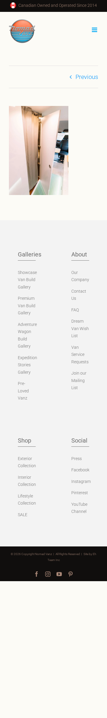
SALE (22, 514)
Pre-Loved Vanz (23, 390)
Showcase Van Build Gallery (27, 279)
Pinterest (79, 492)
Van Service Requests (80, 354)
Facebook (80, 469)
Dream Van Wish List (80, 328)
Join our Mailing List (78, 380)
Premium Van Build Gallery (26, 305)
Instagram (81, 481)
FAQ (75, 310)
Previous (86, 76)
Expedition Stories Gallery (27, 365)
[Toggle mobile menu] (95, 30)
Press (76, 458)
